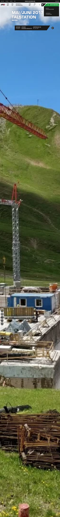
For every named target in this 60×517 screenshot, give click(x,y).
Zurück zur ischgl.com (30, 1)
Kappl (11, 1)
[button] (39, 4)
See (15, 1)
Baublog (57, 1)
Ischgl (7, 1)
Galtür (2, 1)
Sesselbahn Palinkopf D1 (26, 28)
